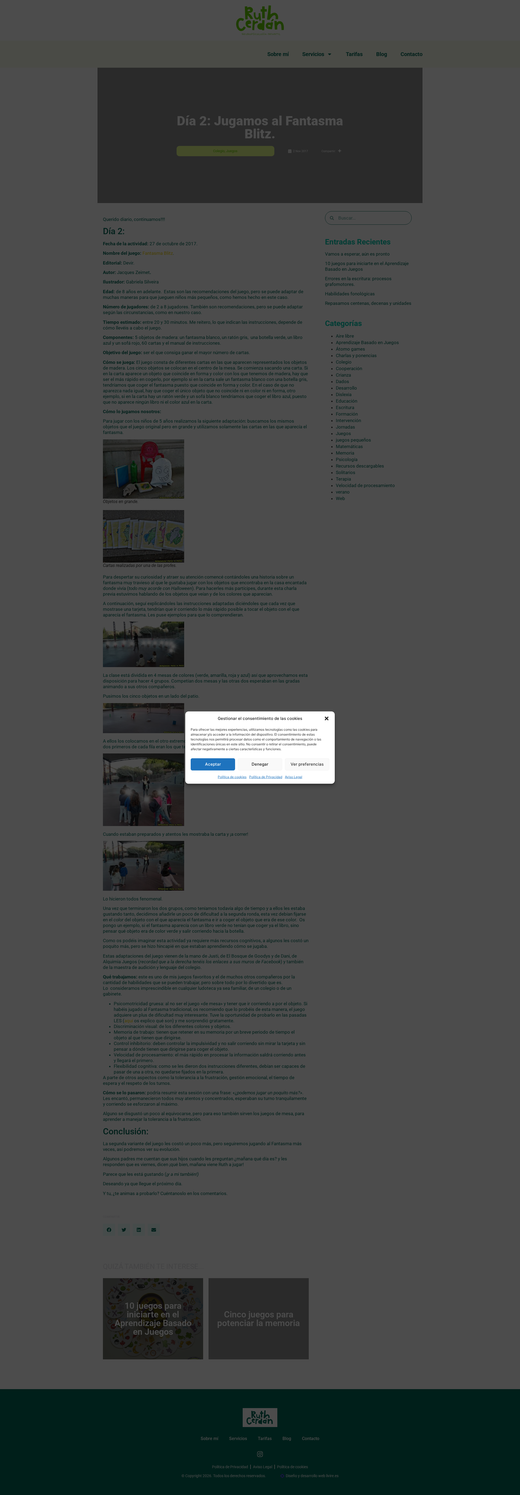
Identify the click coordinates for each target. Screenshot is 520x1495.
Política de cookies (232, 777)
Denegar (260, 764)
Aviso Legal (293, 777)
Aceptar (213, 764)
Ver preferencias (307, 764)
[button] (326, 718)
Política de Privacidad (265, 777)
